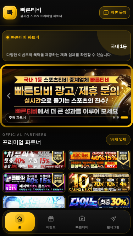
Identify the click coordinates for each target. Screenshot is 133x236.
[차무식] (34, 160)
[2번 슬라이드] (123, 117)
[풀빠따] (34, 182)
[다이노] (99, 205)
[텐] (99, 182)
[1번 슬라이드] (116, 117)
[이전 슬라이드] (8, 96)
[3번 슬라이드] (127, 117)
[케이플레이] (34, 205)
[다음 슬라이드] (124, 96)
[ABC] (99, 160)
